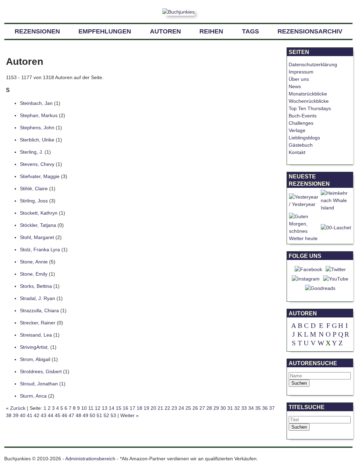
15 (118, 408)
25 (188, 408)
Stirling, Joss (34, 201)
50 (92, 415)
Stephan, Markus (39, 115)
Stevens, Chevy (37, 164)
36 (265, 408)
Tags (250, 31)
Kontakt (297, 152)
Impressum (301, 72)
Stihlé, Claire (34, 188)
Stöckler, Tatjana (38, 225)
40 (22, 415)
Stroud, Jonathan (39, 383)
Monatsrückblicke (308, 94)
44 (50, 415)
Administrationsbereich (90, 458)
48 (78, 415)
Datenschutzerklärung (313, 64)
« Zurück (15, 408)
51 (99, 415)
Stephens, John (37, 127)
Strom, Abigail (35, 359)
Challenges (301, 123)
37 (272, 408)
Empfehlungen (104, 31)
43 (43, 415)
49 (85, 415)
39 (15, 415)
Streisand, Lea (36, 335)
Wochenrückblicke (309, 101)
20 (153, 408)
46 (64, 415)
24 (181, 408)
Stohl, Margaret (37, 237)
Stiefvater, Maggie (40, 176)
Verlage (297, 130)
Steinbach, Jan (36, 103)
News (295, 86)
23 (174, 408)
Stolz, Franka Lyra (40, 249)
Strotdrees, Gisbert (41, 371)
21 (160, 408)
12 (97, 408)
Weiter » (129, 415)
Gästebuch (301, 145)
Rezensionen (37, 31)
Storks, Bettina (36, 286)
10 (84, 408)
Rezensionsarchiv (310, 31)
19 (146, 408)
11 (90, 408)
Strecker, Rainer (37, 322)
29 (216, 408)
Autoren (165, 31)
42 (36, 415)
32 (237, 408)
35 (258, 408)
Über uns (299, 79)
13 (104, 408)
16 (125, 408)
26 (195, 408)
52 (106, 415)
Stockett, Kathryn (39, 213)
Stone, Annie (34, 261)
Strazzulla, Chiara (39, 310)
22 (167, 408)
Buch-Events (303, 115)
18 (139, 408)
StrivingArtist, (35, 347)
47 (71, 415)
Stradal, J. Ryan (37, 298)
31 (230, 408)
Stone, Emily (33, 274)
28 (209, 408)
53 (113, 415)
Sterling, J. (31, 152)
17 (132, 408)
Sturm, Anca (33, 396)
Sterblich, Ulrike (37, 140)
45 (57, 415)
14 (111, 408)
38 (9, 415)
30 (223, 408)
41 (29, 415)
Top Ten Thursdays (310, 108)
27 (202, 408)
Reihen (211, 31)
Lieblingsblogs (304, 137)
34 (251, 408)
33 (244, 408)
